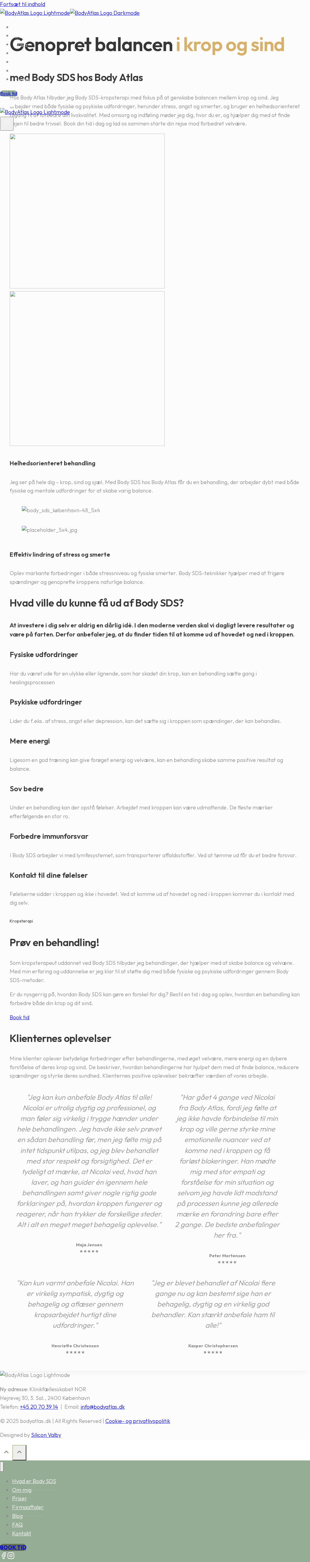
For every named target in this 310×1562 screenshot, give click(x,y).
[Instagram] (11, 103)
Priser (21, 44)
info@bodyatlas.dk (103, 1406)
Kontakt (23, 79)
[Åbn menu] (7, 124)
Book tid (8, 93)
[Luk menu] (1, 1467)
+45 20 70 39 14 (39, 1406)
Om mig (23, 36)
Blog (19, 62)
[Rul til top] (6, 1453)
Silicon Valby (46, 1434)
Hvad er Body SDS (34, 27)
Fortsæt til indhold (22, 4)
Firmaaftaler (29, 53)
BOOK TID (13, 1547)
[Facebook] (3, 103)
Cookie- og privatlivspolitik (137, 1420)
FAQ (19, 71)
